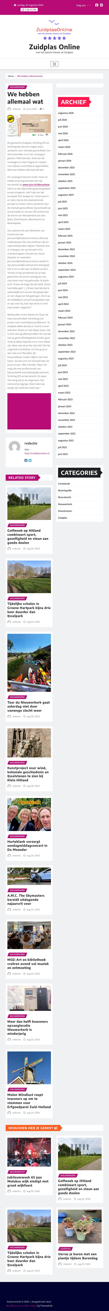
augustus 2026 (66, 113)
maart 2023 (64, 392)
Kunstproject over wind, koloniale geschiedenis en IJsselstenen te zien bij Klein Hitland (28, 774)
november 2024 (66, 256)
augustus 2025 (66, 194)
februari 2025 (65, 235)
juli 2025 (62, 201)
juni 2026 (63, 126)
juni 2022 (63, 454)
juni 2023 (63, 372)
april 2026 (63, 140)
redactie (16, 108)
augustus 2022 (66, 440)
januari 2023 (64, 406)
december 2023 (66, 331)
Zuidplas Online (54, 47)
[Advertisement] (30, 411)
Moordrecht (64, 497)
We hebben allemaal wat (30, 76)
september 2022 (67, 433)
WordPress (12, 1305)
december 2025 (66, 167)
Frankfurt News (28, 1305)
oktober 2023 (65, 344)
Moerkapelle (65, 490)
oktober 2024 (65, 263)
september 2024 (67, 269)
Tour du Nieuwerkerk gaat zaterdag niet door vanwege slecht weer (28, 706)
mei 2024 (63, 297)
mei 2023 (63, 379)
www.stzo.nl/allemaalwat (36, 184)
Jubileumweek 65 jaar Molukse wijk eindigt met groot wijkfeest (28, 1181)
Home (11, 76)
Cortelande (64, 483)
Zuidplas (62, 517)
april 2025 (63, 222)
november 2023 (66, 338)
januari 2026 (64, 160)
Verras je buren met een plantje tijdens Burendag (78, 1256)
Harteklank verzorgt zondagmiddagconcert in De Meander (27, 845)
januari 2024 (64, 324)
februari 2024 (65, 317)
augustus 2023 (66, 358)
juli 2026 (62, 119)
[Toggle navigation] (54, 64)
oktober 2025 (65, 181)
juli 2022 (62, 447)
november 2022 (66, 420)
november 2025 (66, 174)
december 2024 (66, 249)
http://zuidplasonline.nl (37, 453)
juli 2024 (62, 283)
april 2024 (63, 304)
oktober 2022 (65, 426)
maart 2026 (64, 147)
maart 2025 (64, 229)
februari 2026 (65, 153)
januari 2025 (64, 242)
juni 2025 (63, 208)
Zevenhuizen (65, 511)
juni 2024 (63, 290)
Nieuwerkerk (65, 504)
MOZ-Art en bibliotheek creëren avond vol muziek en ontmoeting (28, 964)
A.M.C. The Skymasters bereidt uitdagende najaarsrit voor (26, 899)
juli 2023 (62, 365)
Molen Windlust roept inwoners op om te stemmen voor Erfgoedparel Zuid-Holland (29, 1101)
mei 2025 (63, 215)
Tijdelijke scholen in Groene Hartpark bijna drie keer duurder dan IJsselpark (29, 610)
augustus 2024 (66, 276)
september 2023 (67, 351)
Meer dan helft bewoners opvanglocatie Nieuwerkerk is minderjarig (27, 1027)
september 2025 (67, 188)
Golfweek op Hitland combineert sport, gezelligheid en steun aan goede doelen (27, 536)
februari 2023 (65, 399)
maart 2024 (64, 310)
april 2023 (63, 385)
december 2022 (66, 413)
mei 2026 (63, 133)
